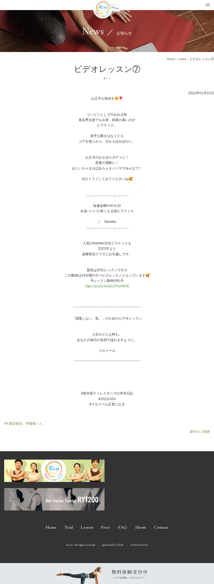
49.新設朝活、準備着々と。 (25, 423)
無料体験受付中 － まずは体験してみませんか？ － (107, 573)
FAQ (122, 527)
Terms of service (139, 545)
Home (51, 527)
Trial (68, 527)
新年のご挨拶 (200, 432)
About (140, 527)
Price (105, 527)
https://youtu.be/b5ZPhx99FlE (107, 286)
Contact (161, 527)
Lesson (87, 527)
